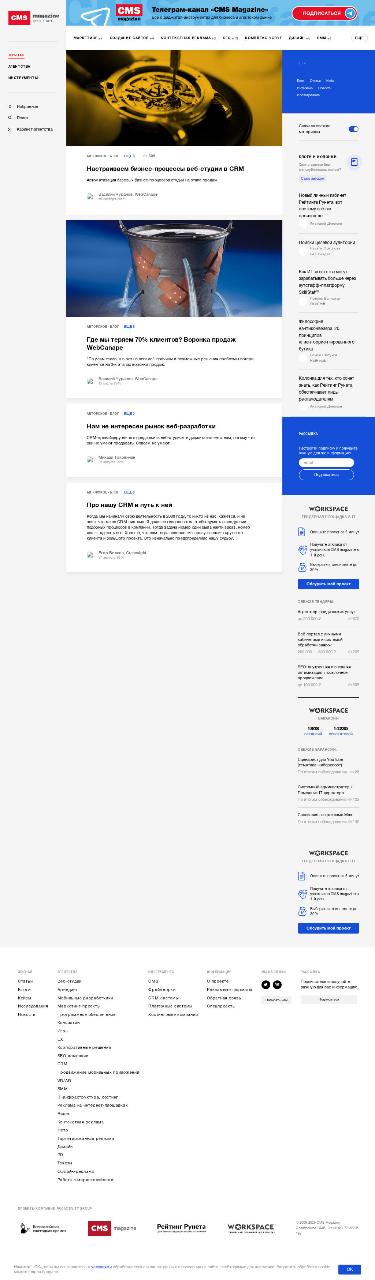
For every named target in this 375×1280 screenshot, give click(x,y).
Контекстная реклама (80, 1122)
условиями (101, 1267)
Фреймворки (162, 990)
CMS (153, 981)
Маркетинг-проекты (79, 1006)
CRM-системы (163, 998)
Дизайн (65, 1147)
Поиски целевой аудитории (327, 242)
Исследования (33, 1006)
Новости (27, 1015)
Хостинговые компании (173, 1015)
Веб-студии (69, 981)
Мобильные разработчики (85, 998)
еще (359, 38)
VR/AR (64, 1081)
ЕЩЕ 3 (129, 156)
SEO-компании (73, 1056)
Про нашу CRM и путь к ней (129, 505)
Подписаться (326, 475)
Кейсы (24, 998)
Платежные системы (170, 1006)
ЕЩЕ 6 (129, 327)
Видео (64, 1114)
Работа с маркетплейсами (85, 1180)
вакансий (313, 731)
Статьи (25, 981)
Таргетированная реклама (85, 1139)
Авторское (97, 156)
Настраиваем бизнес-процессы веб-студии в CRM (165, 168)
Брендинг (67, 990)
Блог (114, 156)
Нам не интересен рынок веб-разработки (151, 426)
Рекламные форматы (229, 990)
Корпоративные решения (84, 1048)
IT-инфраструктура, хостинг (88, 1097)
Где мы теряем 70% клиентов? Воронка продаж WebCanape (161, 344)
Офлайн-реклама (75, 1172)
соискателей (341, 731)
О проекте (218, 981)
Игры (63, 1031)
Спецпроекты (221, 1006)
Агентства (19, 66)
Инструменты (23, 78)
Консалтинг (69, 1023)
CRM (62, 1064)
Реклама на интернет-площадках (92, 1105)
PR (60, 1155)
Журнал (16, 55)
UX (60, 1039)
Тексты (65, 1163)
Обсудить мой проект (329, 584)
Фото (62, 1130)
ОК (350, 1269)
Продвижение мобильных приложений (98, 1072)
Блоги (24, 990)
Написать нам (276, 1000)
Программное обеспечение (86, 1015)
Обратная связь (224, 998)
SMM (62, 1089)
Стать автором (312, 178)
